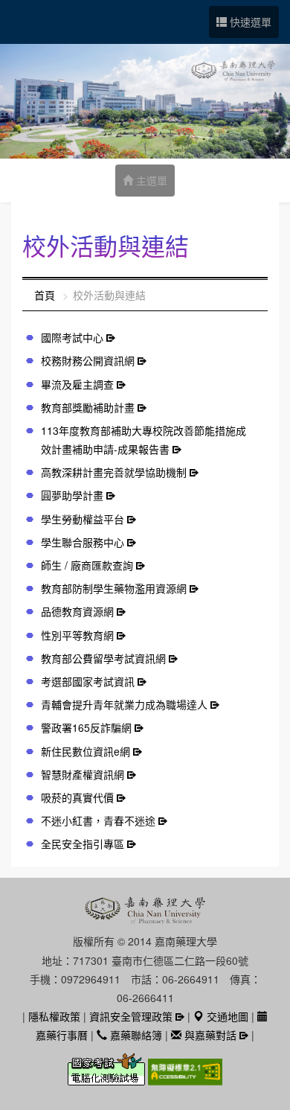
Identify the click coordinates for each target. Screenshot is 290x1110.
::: (26, 294)
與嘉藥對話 (208, 1034)
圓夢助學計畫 (72, 495)
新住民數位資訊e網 (85, 751)
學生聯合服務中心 (82, 542)
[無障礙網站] (185, 1078)
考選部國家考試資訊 (88, 681)
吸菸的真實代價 (77, 797)
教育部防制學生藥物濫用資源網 (114, 588)
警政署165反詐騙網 (86, 727)
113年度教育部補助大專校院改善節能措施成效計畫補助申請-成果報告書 (143, 439)
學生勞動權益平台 (82, 518)
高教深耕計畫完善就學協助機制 (114, 472)
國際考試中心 (72, 337)
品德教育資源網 (77, 611)
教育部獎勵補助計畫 (88, 407)
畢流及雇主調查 (77, 384)
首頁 (44, 294)
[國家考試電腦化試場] (108, 1078)
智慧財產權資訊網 (82, 774)
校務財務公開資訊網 (88, 360)
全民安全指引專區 (82, 843)
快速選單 (249, 21)
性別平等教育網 (77, 635)
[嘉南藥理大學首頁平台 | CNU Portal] (145, 101)
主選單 (150, 180)
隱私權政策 (54, 1016)
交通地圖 (226, 1016)
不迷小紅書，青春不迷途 (98, 820)
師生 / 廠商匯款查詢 (87, 565)
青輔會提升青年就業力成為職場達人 (124, 704)
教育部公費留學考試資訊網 (103, 658)
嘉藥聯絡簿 (134, 1034)
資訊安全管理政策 (131, 1016)
